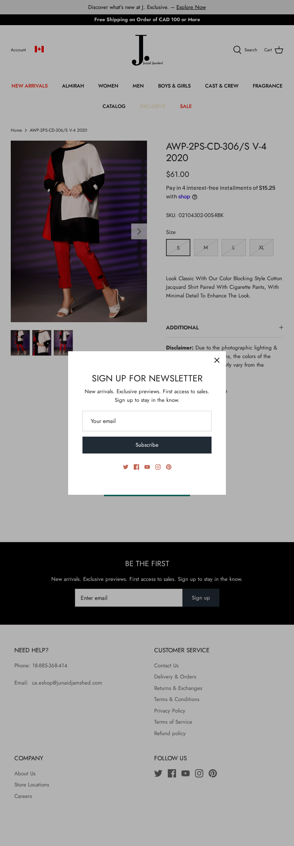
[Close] (217, 360)
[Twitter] (125, 467)
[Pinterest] (168, 467)
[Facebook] (136, 467)
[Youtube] (147, 467)
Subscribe (147, 445)
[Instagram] (158, 467)
